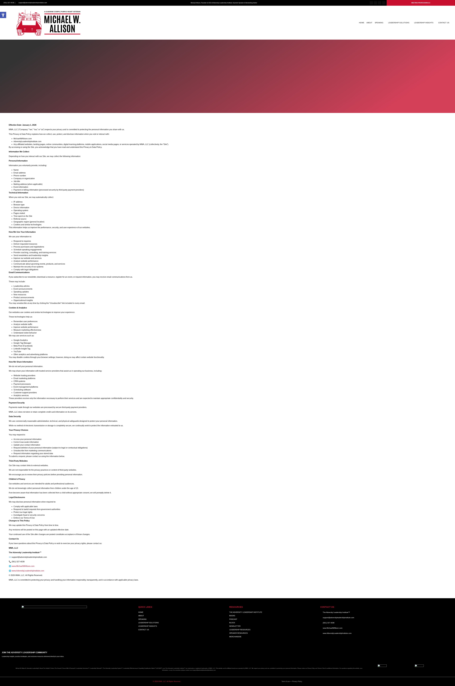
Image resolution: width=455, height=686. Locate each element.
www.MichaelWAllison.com (23, 566)
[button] (3, 15)
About (369, 23)
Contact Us (443, 23)
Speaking (379, 23)
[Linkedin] (379, 3)
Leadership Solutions (398, 23)
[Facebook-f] (371, 3)
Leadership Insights (423, 23)
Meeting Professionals (420, 3)
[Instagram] (375, 3)
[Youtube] (383, 3)
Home (361, 23)
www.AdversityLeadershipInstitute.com (28, 571)
